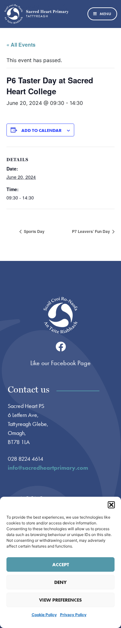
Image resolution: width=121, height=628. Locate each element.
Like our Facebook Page (60, 363)
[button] (111, 505)
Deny (60, 582)
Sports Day (34, 231)
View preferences (60, 600)
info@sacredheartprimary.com (48, 467)
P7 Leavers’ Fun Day (91, 231)
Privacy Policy (73, 614)
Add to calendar (41, 130)
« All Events (20, 44)
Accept (60, 564)
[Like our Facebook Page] (60, 346)
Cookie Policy (44, 614)
